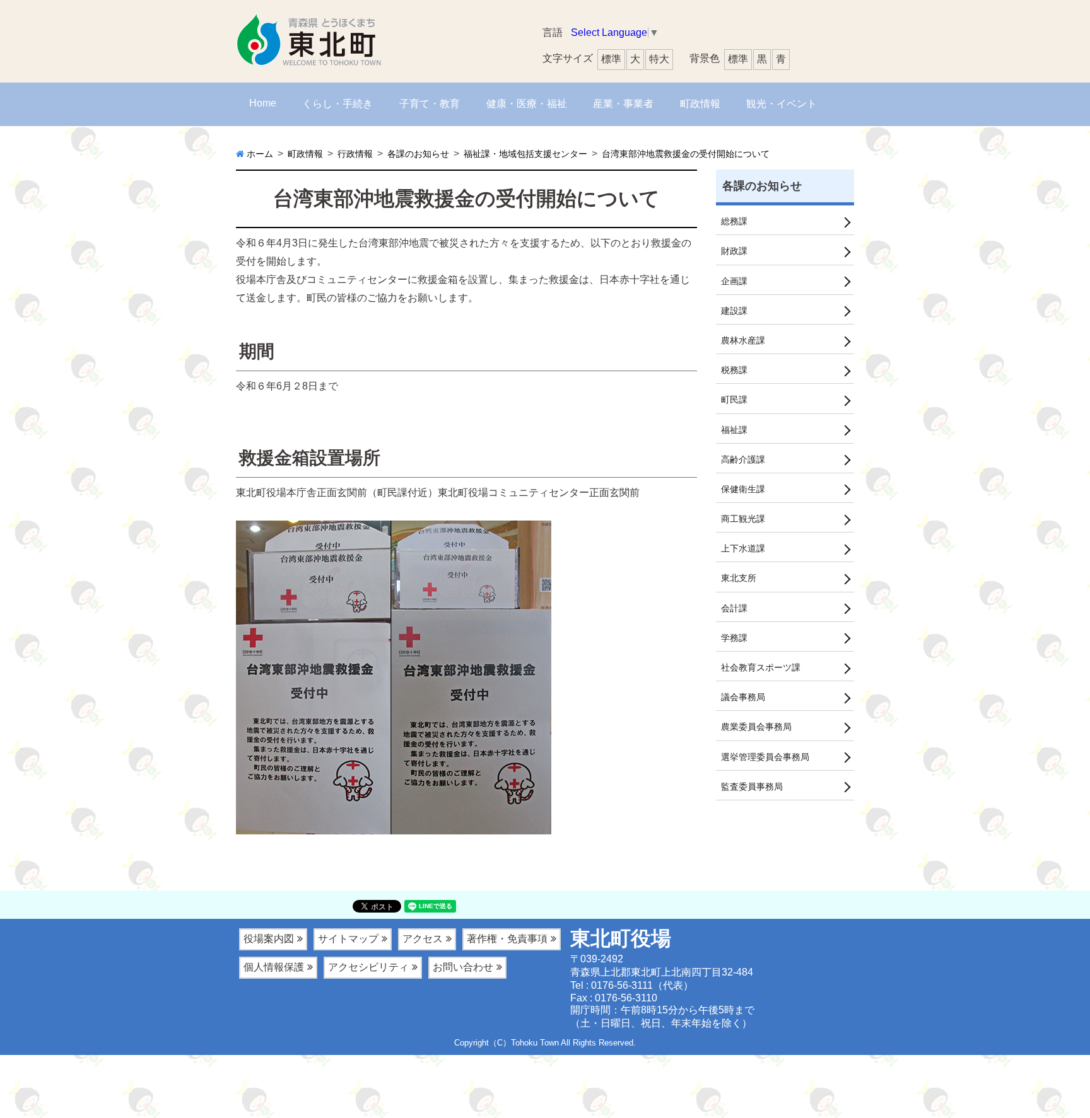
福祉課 (734, 430)
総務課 (734, 221)
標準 (738, 59)
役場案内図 (268, 938)
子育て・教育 (429, 103)
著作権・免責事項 (507, 938)
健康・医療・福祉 (526, 103)
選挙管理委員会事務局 (765, 757)
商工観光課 (743, 519)
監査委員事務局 (752, 786)
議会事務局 (743, 697)
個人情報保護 (273, 967)
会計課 (734, 608)
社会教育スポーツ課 (760, 667)
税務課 (734, 370)
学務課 (734, 638)
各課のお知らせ (762, 186)
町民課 (734, 400)
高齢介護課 (743, 459)
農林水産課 (743, 340)
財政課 (734, 251)
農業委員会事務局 (756, 727)
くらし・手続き (337, 103)
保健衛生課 (743, 489)
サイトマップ (348, 938)
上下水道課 (743, 548)
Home (262, 103)
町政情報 (700, 103)
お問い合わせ (463, 967)
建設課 (734, 311)
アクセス (422, 938)
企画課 (734, 281)
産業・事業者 (623, 103)
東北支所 (738, 578)
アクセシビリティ (368, 967)
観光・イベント (781, 103)
